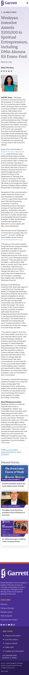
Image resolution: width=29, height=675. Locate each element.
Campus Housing (7, 608)
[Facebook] (1, 625)
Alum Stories (12, 450)
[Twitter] (4, 625)
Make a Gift (9, 647)
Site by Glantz (4, 671)
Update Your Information (14, 651)
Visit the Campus (11, 640)
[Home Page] (27, 3)
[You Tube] (9, 625)
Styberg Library (6, 612)
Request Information (13, 636)
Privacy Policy (11, 667)
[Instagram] (6, 625)
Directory (4, 604)
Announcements (8, 452)
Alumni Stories (9, 12)
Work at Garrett (6, 616)
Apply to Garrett (11, 643)
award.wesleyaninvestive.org (11, 240)
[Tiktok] (14, 625)
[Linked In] (11, 625)
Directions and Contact (9, 620)
